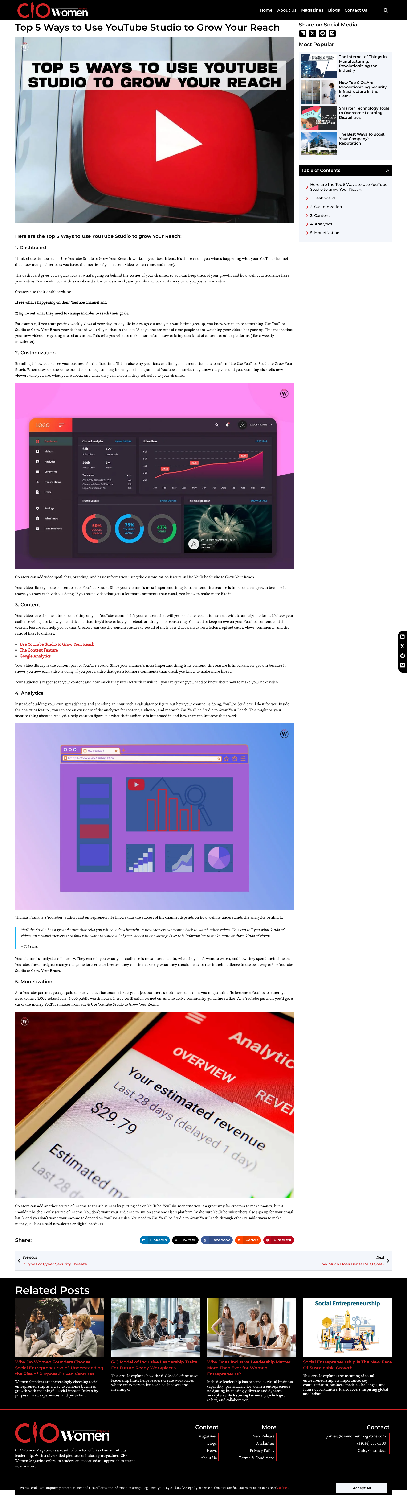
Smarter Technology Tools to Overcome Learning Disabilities (364, 113)
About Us (287, 10)
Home (266, 10)
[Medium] (332, 33)
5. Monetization (324, 233)
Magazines (312, 10)
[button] (386, 10)
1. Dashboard (322, 198)
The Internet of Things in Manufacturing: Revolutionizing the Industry (363, 63)
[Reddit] (322, 33)
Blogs (334, 10)
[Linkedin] (302, 33)
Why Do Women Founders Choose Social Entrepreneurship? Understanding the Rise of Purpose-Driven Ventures (59, 1367)
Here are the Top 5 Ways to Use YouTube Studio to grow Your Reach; (348, 187)
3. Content (320, 215)
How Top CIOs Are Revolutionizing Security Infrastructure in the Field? (363, 89)
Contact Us (356, 10)
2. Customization (326, 207)
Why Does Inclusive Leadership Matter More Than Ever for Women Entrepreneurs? (249, 1367)
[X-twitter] (312, 33)
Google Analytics (35, 656)
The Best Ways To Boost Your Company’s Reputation (362, 138)
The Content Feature (39, 650)
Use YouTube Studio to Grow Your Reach (57, 644)
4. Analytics (321, 224)
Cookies (282, 1488)
